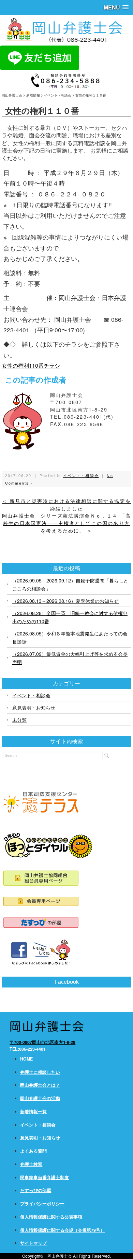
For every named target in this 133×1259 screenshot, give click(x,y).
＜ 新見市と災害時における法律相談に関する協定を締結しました (66, 504)
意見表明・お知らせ (33, 707)
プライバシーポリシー (42, 1204)
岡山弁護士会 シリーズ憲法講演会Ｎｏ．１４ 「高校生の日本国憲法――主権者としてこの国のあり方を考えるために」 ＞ (66, 523)
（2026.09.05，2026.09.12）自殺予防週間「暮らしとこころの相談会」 (70, 584)
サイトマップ (33, 1243)
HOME (26, 1059)
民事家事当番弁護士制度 (44, 1177)
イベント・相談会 (81, 475)
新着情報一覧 (33, 1111)
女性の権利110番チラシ (31, 365)
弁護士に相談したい (40, 1072)
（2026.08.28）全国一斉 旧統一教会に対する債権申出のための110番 (70, 617)
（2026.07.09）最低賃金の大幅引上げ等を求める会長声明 (70, 657)
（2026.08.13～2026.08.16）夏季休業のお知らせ (65, 600)
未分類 (19, 719)
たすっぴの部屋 (35, 1190)
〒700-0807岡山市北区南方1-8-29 (42, 1042)
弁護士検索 (31, 1164)
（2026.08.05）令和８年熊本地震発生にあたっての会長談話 (70, 637)
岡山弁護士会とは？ (40, 1085)
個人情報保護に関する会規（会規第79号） (62, 1230)
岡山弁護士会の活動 (40, 1098)
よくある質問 (33, 1151)
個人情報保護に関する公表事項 (51, 1217)
